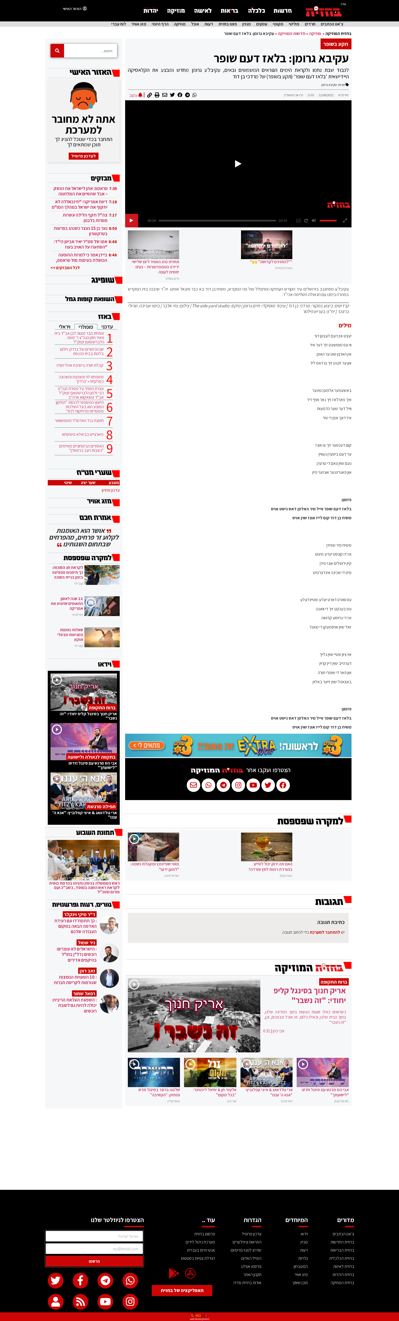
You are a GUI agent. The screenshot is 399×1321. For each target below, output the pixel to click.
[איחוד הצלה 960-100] (238, 756)
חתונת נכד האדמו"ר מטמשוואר (79, 420)
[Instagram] (130, 1302)
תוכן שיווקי (300, 1282)
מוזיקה (180, 24)
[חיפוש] (57, 50)
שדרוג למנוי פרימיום (246, 1250)
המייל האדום (251, 1258)
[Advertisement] (199, 1149)
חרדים (310, 24)
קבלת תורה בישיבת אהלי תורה (79, 365)
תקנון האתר (252, 1274)
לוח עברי (118, 24)
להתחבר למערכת (325, 932)
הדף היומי (160, 24)
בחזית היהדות (343, 1274)
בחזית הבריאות (342, 1250)
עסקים (261, 24)
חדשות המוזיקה (291, 33)
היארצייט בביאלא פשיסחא (82, 434)
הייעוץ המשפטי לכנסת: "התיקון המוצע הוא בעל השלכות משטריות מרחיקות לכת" (80, 406)
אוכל (195, 24)
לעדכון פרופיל (83, 156)
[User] (56, 1302)
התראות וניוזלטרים (247, 1242)
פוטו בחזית (227, 24)
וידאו (304, 1234)
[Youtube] (105, 1302)
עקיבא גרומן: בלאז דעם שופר (281, 58)
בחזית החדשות (342, 1242)
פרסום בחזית (204, 1234)
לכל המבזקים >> (65, 267)
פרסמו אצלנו (251, 1266)
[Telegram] (105, 1280)
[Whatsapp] (130, 1280)
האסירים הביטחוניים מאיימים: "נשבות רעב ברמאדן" (81, 448)
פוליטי (294, 24)
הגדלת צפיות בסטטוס (198, 1258)
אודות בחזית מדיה (247, 1282)
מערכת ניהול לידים (200, 1242)
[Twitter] (56, 1280)
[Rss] (80, 1302)
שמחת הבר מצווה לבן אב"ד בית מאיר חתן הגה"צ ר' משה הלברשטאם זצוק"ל (79, 337)
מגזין (246, 24)
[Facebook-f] (80, 1280)
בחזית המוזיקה (338, 33)
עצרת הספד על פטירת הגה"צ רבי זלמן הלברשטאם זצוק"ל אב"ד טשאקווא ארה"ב (81, 392)
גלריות (303, 1258)
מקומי (278, 24)
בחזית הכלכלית (341, 1258)
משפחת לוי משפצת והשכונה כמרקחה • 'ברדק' (81, 379)
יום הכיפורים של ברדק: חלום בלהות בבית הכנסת (82, 351)
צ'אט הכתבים (332, 24)
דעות (208, 24)
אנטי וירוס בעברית (201, 1250)
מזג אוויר (138, 24)
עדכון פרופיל (251, 1234)
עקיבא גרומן (329, 85)
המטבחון (301, 1266)
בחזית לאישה (343, 1266)
